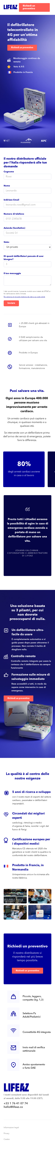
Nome (7, 186)
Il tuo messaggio (12, 273)
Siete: (6, 242)
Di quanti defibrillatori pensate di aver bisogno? (24, 257)
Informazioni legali (11, 1128)
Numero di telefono (14, 214)
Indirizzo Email (11, 200)
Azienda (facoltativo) (14, 228)
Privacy (6, 1133)
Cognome (9, 172)
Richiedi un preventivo (29, 7)
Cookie (7, 1139)
